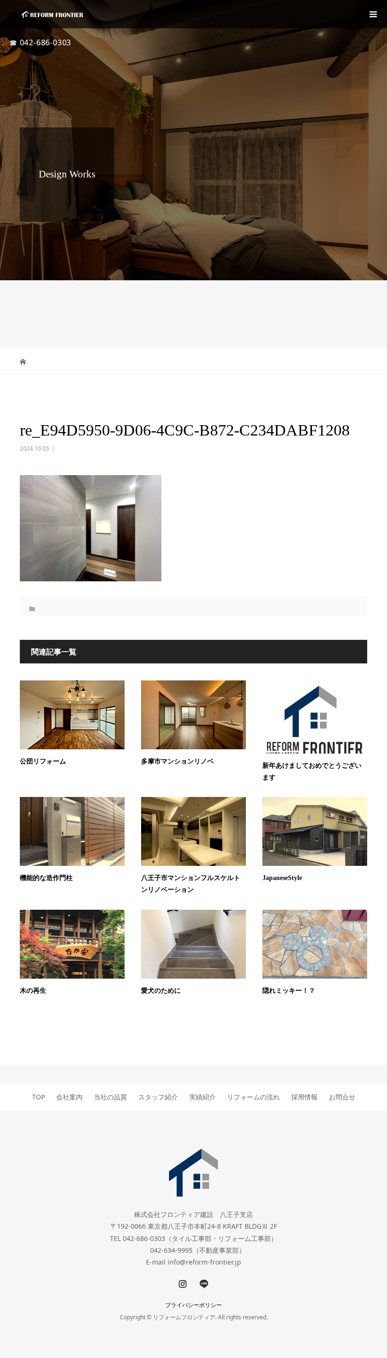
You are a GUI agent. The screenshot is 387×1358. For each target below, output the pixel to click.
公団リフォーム (43, 761)
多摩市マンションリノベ (177, 761)
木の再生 (33, 990)
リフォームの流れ (253, 1096)
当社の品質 (110, 1096)
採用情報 (304, 1096)
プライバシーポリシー (193, 1305)
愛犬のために (161, 990)
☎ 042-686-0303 (40, 42)
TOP (38, 1096)
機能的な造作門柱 (46, 877)
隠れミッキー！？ (288, 990)
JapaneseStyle (282, 877)
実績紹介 (202, 1096)
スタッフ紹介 (158, 1096)
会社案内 (69, 1096)
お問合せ (342, 1096)
